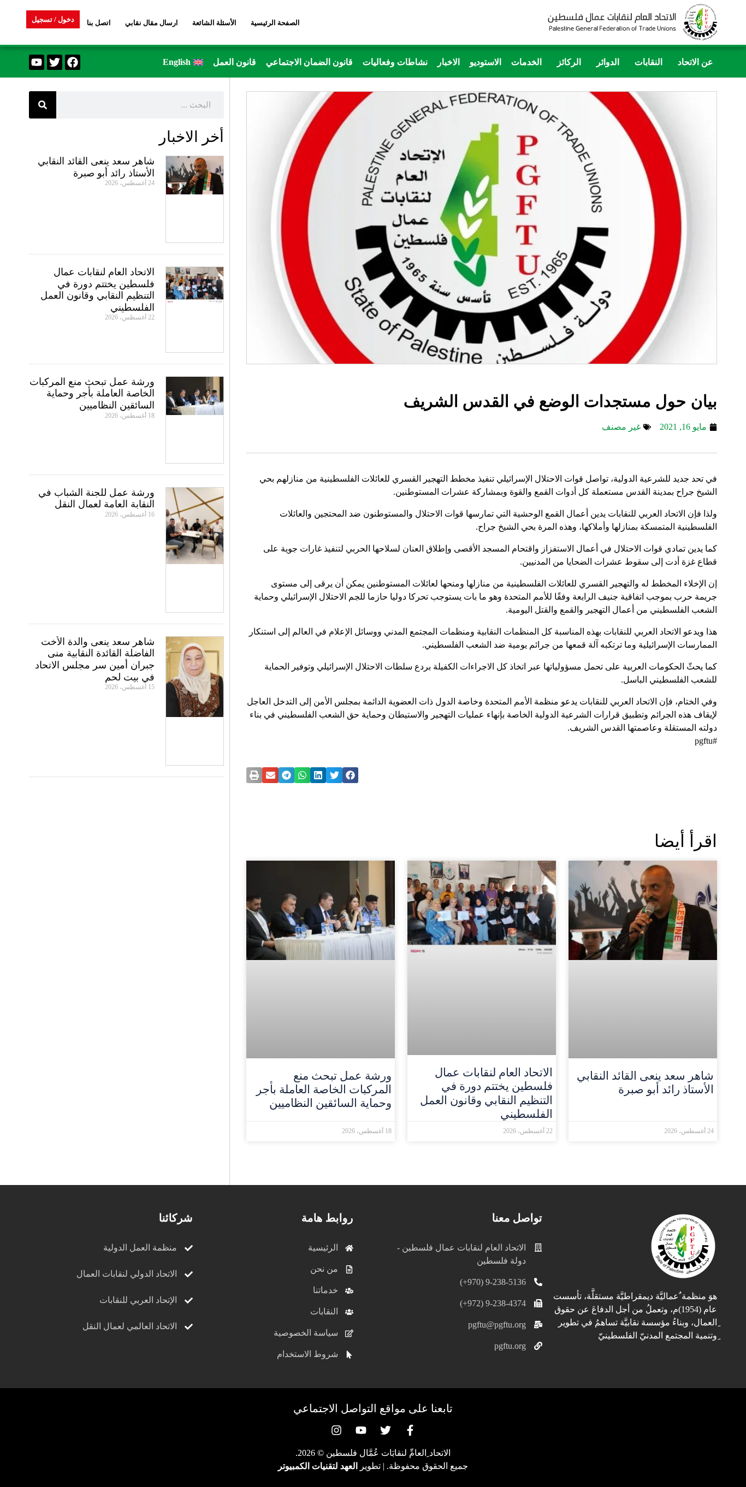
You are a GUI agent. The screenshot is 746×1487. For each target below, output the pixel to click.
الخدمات (526, 62)
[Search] (42, 105)
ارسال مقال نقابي (151, 23)
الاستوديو (485, 62)
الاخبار (448, 62)
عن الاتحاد (695, 62)
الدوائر (607, 62)
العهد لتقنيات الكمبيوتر (318, 1466)
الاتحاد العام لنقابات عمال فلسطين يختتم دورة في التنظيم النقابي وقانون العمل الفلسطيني (486, 1093)
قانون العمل (234, 62)
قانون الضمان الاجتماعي (309, 62)
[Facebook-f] (410, 1430)
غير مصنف (621, 426)
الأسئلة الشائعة (214, 23)
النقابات (648, 62)
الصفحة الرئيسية (275, 23)
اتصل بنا (99, 23)
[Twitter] (54, 62)
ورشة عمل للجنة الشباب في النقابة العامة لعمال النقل (96, 498)
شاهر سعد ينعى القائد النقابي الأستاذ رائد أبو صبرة (645, 1082)
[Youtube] (36, 62)
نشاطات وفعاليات (395, 62)
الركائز (569, 62)
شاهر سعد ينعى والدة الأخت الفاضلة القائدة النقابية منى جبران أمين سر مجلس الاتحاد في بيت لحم (95, 659)
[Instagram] (336, 1430)
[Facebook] (72, 62)
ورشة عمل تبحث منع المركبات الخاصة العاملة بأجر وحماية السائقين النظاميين (324, 1089)
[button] (692, 62)
